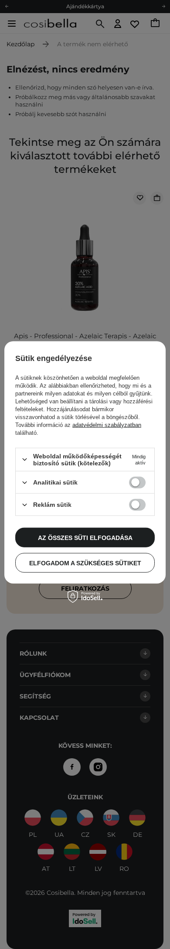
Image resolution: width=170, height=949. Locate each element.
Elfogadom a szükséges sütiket (85, 562)
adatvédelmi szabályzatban (106, 425)
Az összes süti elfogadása (85, 537)
